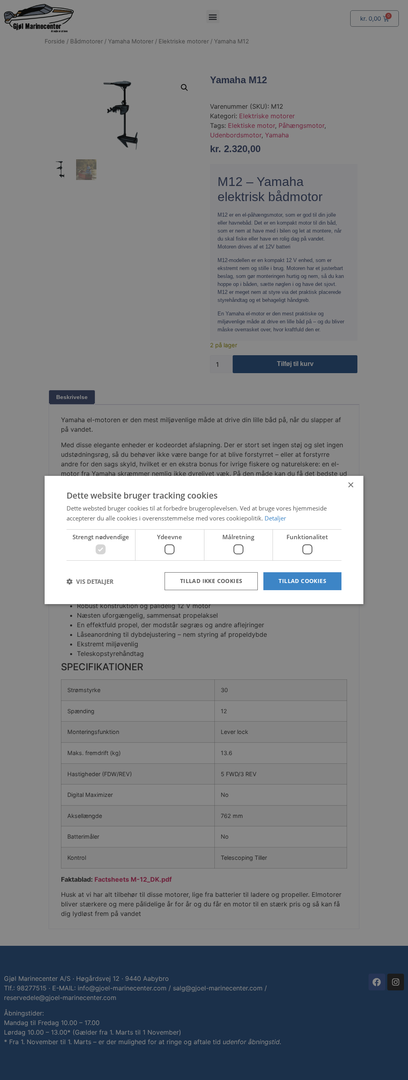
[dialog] (204, 540)
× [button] (350, 485)
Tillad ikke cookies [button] (211, 581)
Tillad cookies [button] (302, 581)
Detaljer (275, 518)
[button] (90, 581)
